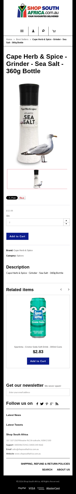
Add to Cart (17, 236)
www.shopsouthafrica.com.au (28, 453)
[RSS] (56, 403)
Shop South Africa (32, 481)
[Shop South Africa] (38, 10)
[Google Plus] (51, 403)
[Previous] (61, 289)
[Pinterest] (47, 403)
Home (9, 39)
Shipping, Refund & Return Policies (45, 463)
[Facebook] (37, 403)
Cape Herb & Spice (23, 250)
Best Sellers (22, 39)
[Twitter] (42, 403)
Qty (8, 216)
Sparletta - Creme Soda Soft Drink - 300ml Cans (38, 347)
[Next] (69, 289)
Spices (20, 256)
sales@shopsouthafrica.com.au (25, 449)
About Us (63, 469)
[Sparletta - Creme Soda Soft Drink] (38, 318)
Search (47, 469)
